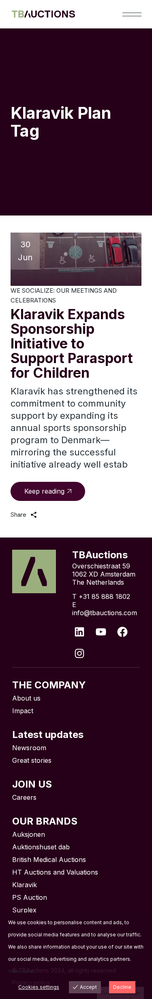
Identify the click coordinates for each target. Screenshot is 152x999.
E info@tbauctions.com (104, 609)
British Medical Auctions (49, 859)
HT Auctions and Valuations (55, 872)
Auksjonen (28, 834)
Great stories (31, 760)
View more (21, 971)
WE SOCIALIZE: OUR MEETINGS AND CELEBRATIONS (64, 295)
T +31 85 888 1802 (101, 596)
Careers (24, 797)
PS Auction (29, 897)
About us (26, 698)
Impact (22, 711)
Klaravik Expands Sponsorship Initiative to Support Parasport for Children (72, 343)
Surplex (24, 910)
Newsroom (29, 748)
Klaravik (24, 885)
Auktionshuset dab (41, 847)
